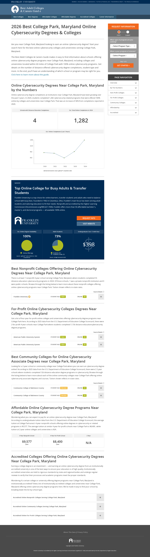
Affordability (114, 107)
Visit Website (89, 223)
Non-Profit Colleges (117, 93)
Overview (113, 83)
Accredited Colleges (87, 17)
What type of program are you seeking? (121, 41)
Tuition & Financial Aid (103, 2)
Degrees (74, 2)
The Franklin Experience (131, 2)
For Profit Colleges (116, 98)
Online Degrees (82, 2)
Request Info (89, 218)
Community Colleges (117, 103)
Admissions (91, 2)
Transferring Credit (117, 2)
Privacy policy (82, 532)
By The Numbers (116, 88)
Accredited (114, 112)
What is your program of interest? (123, 51)
